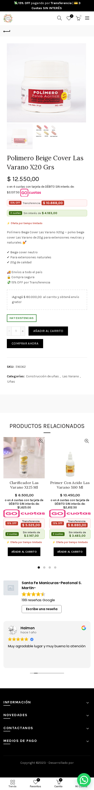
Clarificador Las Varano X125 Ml (24, 485)
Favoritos (71, 16)
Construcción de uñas (42, 376)
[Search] (59, 18)
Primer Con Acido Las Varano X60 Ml (70, 485)
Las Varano (70, 376)
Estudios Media (47, 769)
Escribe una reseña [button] (41, 609)
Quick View (41, 441)
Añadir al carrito (48, 331)
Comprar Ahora (25, 343)
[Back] (7, 30)
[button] (84, 780)
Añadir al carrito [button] (24, 551)
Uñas (11, 381)
